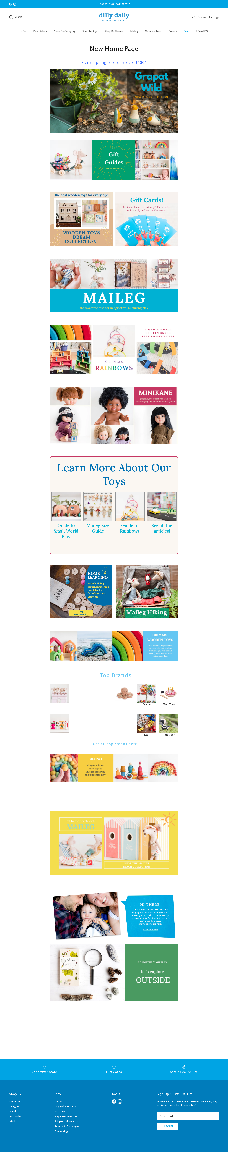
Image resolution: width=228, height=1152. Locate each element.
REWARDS (202, 31)
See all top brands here (114, 744)
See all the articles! (161, 528)
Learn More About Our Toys (114, 474)
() (218, 4)
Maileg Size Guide (98, 528)
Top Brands (114, 675)
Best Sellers (40, 31)
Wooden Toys (153, 31)
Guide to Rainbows (130, 528)
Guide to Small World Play (66, 531)
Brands (173, 31)
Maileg (134, 31)
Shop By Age (89, 31)
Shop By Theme (114, 31)
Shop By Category (64, 31)
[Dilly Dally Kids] (114, 17)
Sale (186, 31)
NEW (23, 31)
